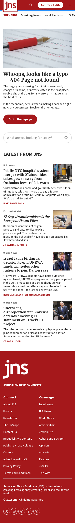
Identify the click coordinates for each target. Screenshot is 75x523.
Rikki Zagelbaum (14, 203)
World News (10, 253)
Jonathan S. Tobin (15, 245)
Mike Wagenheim (39, 295)
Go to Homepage (20, 119)
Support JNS (50, 5)
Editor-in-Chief (12, 211)
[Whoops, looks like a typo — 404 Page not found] (37, 48)
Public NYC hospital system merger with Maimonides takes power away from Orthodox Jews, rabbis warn (26, 176)
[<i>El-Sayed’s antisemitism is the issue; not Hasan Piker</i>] (62, 219)
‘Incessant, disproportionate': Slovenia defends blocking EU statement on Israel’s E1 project (25, 316)
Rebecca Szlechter (15, 295)
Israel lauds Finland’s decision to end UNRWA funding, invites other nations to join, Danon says (25, 264)
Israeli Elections (54, 15)
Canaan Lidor (12, 341)
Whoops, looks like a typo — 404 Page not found (35, 77)
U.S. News (9, 165)
